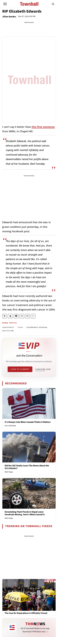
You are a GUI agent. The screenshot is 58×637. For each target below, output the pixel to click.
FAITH (20, 327)
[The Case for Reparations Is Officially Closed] (29, 594)
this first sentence (43, 126)
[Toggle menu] (5, 4)
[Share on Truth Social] (10, 316)
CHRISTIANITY (8, 327)
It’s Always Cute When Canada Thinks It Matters (28, 422)
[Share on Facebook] (16, 316)
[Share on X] (4, 316)
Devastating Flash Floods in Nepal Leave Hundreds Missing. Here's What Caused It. (25, 513)
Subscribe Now (43, 369)
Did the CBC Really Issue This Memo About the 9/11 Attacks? (27, 467)
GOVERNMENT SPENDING (36, 327)
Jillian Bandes (9, 16)
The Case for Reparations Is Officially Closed (26, 613)
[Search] (53, 4)
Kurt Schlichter (10, 425)
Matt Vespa (9, 472)
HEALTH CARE (8, 331)
